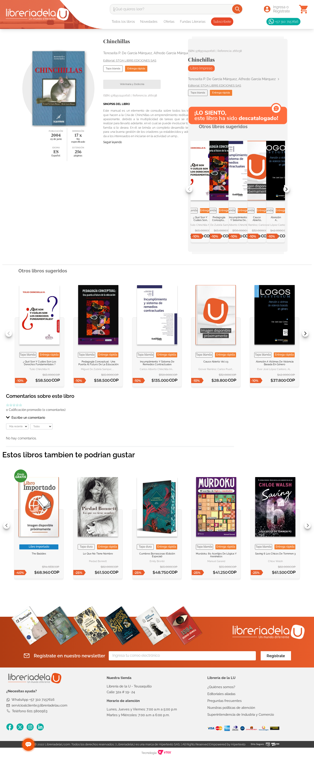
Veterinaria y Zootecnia (132, 84)
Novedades (148, 21)
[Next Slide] (286, 189)
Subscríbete (222, 21)
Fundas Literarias (193, 21)
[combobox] (176, 9)
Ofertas (169, 21)
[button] (120, 418)
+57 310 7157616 (286, 21)
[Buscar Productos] (237, 9)
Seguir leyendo (112, 142)
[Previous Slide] (189, 189)
